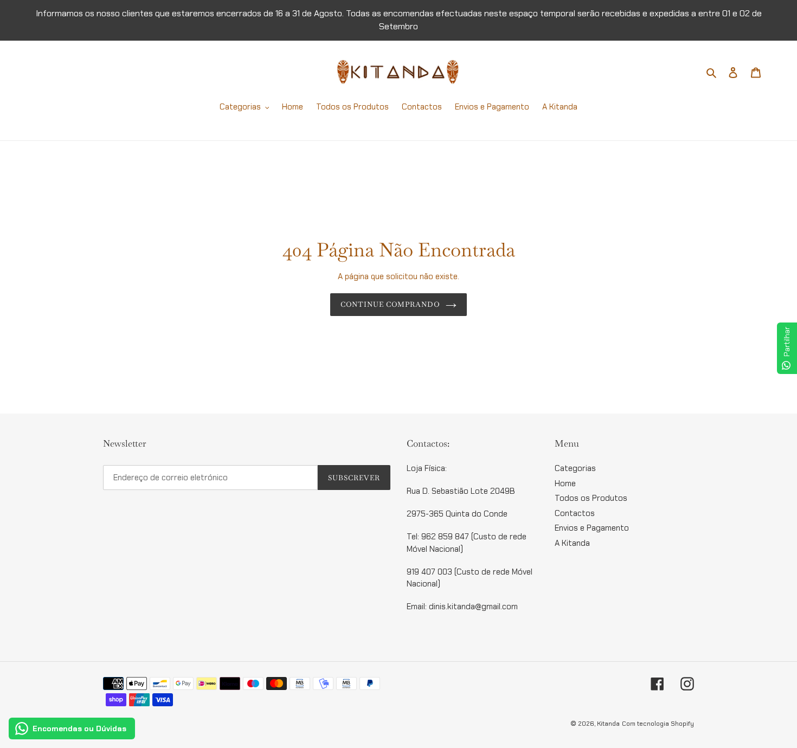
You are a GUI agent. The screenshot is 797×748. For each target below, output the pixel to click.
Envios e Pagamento (592, 528)
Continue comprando (390, 304)
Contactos (575, 513)
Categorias (575, 468)
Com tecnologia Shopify (658, 723)
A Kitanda (572, 543)
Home (565, 483)
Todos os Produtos (591, 498)
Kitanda (608, 723)
